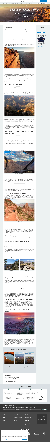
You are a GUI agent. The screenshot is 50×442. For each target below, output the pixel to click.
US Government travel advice (18, 417)
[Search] (46, 3)
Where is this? (47, 20)
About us (25, 3)
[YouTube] (26, 429)
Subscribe (44, 409)
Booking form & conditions (28, 417)
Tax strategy (27, 424)
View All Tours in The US (19, 370)
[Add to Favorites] (48, 6)
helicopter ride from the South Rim (19, 183)
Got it (24, 439)
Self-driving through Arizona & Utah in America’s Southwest (15, 378)
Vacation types (11, 3)
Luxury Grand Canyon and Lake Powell (29, 357)
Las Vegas (18, 86)
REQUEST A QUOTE (43, 1)
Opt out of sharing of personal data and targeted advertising (6, 439)
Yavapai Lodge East (15, 277)
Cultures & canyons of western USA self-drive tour (8, 357)
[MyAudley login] (23, 1)
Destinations (5, 3)
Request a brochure (41, 46)
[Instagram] (24, 429)
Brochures (30, 3)
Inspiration (20, 3)
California (30, 295)
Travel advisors (16, 420)
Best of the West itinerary (16, 296)
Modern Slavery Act (28, 423)
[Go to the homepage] (6, 1)
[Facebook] (21, 429)
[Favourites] (21, 1)
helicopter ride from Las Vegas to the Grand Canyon (17, 175)
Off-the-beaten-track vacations (11, 381)
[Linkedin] (28, 429)
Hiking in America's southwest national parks (13, 377)
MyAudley (4, 417)
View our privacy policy (19, 437)
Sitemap (4, 420)
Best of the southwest (17, 358)
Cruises (16, 3)
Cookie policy (27, 421)
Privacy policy (27, 420)
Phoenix (15, 87)
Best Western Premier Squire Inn (19, 284)
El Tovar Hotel (11, 280)
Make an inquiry (41, 32)
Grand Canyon (17, 29)
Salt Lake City (31, 92)
